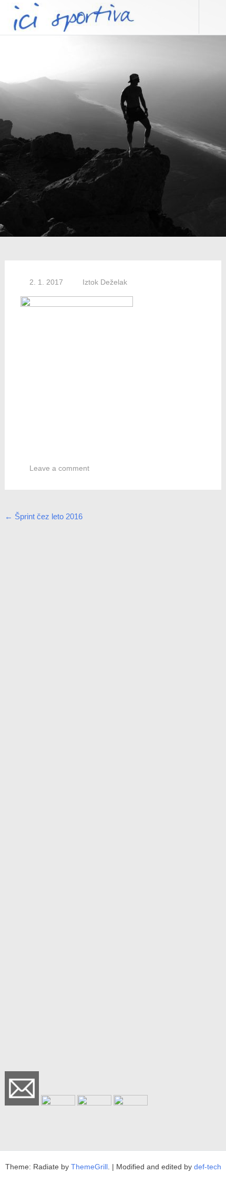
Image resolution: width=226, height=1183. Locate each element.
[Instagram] (94, 1102)
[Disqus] (113, 662)
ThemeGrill (89, 1166)
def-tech (207, 1166)
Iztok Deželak (105, 282)
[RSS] (131, 1102)
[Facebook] (58, 1102)
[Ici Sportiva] (68, 28)
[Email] (22, 1102)
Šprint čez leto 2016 (44, 516)
